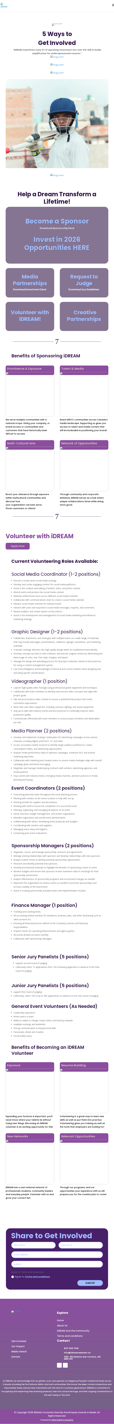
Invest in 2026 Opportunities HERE (57, 243)
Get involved (18, 1341)
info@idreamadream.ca (77, 1352)
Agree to (32, 1276)
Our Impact (18, 1346)
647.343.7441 (71, 1348)
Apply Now (17, 546)
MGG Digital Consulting (62, 1420)
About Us (62, 1325)
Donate (15, 1356)
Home (60, 1320)
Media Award (19, 1351)
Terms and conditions (37, 1276)
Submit (90, 1283)
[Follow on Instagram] (65, 1365)
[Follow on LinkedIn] (59, 1365)
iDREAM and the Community (73, 1330)
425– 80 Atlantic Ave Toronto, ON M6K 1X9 (82, 1357)
